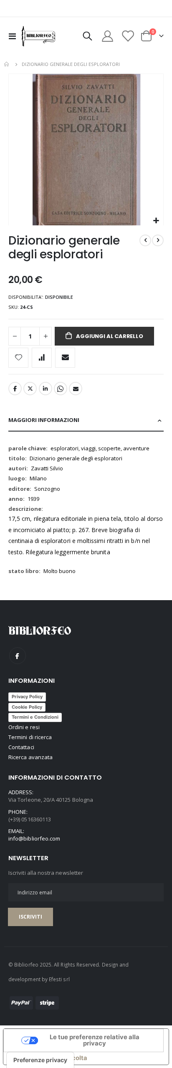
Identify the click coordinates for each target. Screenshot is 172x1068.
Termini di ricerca (30, 737)
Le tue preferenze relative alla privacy (94, 1040)
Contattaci (21, 747)
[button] (156, 221)
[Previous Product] (145, 240)
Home (7, 64)
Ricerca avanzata (30, 757)
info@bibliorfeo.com (34, 838)
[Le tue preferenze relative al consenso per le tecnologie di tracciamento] (40, 1060)
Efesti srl (59, 979)
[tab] (86, 420)
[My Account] (107, 36)
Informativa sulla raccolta (48, 1058)
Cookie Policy (27, 707)
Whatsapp (60, 388)
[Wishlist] (127, 36)
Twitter (30, 388)
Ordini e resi (24, 727)
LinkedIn (45, 388)
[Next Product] (158, 240)
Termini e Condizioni (35, 717)
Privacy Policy (27, 696)
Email (75, 388)
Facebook (15, 388)
